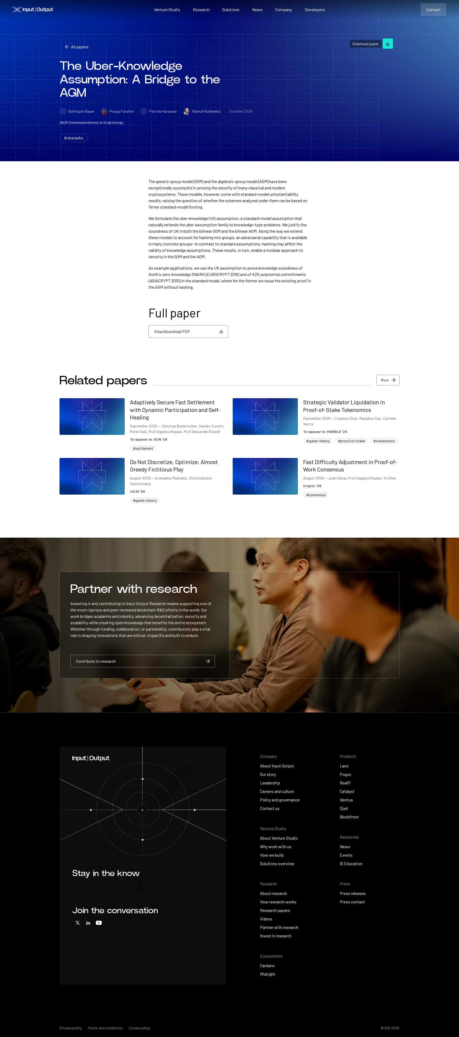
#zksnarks (73, 137)
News (257, 9)
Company (283, 9)
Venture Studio (167, 9)
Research (201, 9)
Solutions (230, 9)
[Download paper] (387, 43)
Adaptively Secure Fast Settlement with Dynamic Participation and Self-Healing (175, 409)
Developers (315, 9)
